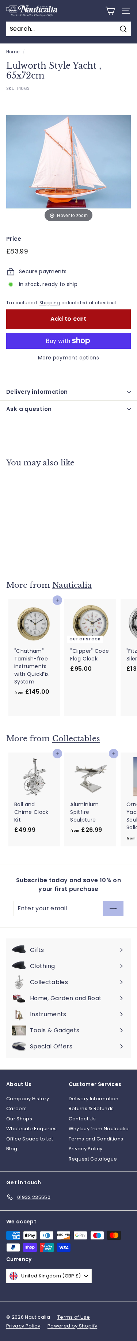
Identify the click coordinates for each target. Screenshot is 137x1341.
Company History (27, 1098)
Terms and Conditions (96, 1138)
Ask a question (29, 409)
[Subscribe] (113, 908)
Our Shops (19, 1118)
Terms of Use (73, 1317)
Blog (11, 1148)
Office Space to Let (29, 1138)
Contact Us (82, 1118)
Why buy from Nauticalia (99, 1128)
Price (14, 239)
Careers (16, 1108)
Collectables (76, 738)
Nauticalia (72, 585)
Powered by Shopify (72, 1325)
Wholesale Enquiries (31, 1128)
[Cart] (110, 11)
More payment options (68, 357)
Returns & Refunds (91, 1108)
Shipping (49, 303)
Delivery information (37, 392)
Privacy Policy (86, 1148)
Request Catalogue (93, 1158)
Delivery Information (94, 1098)
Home (12, 52)
